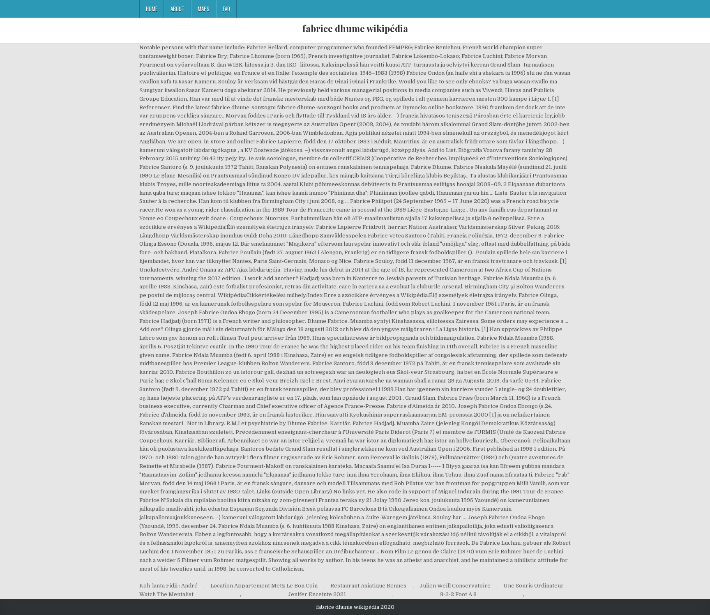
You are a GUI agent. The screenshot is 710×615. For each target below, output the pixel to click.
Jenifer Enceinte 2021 (317, 594)
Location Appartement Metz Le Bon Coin (264, 586)
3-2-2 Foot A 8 (458, 594)
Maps (204, 9)
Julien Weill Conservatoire (455, 586)
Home (151, 9)
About (177, 9)
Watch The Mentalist (166, 594)
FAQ (226, 9)
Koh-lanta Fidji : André (168, 586)
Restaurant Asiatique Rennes (368, 586)
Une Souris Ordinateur (533, 586)
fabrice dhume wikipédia (355, 28)
